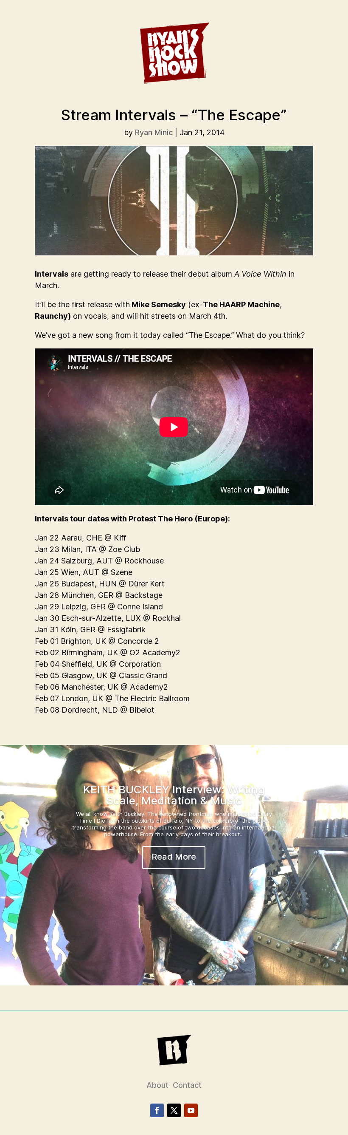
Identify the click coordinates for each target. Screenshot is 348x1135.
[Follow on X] (174, 1110)
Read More (174, 857)
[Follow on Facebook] (157, 1110)
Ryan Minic (154, 132)
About (157, 1085)
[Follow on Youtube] (191, 1110)
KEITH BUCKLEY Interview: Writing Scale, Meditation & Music (174, 795)
